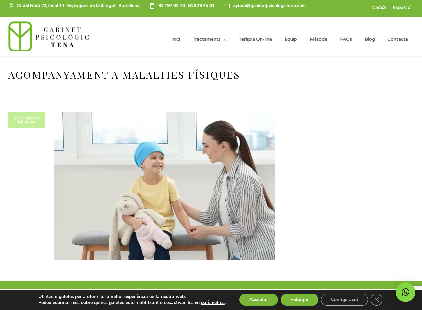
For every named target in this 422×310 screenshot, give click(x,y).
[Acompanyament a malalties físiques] (164, 186)
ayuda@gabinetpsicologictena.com (269, 5)
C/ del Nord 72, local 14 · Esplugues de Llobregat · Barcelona (78, 5)
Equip (291, 39)
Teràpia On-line (255, 39)
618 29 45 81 (201, 5)
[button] (405, 292)
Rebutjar (299, 299)
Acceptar (258, 299)
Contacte (397, 39)
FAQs (346, 39)
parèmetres (213, 303)
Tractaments (207, 39)
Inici (175, 39)
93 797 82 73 (172, 5)
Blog (370, 39)
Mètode (318, 39)
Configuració (344, 299)
